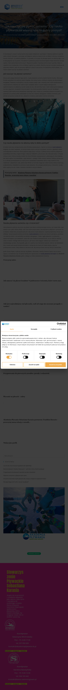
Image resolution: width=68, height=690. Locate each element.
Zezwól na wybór (34, 364)
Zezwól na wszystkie (55, 364)
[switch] (25, 357)
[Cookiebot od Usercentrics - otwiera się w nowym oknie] (58, 324)
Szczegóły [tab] (34, 329)
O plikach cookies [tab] (56, 329)
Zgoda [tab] (12, 329)
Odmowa (12, 364)
